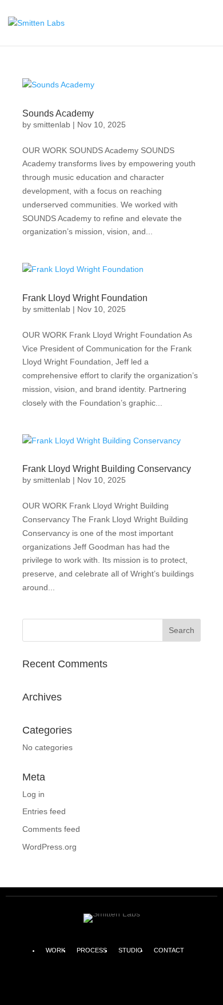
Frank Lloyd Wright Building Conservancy (106, 469)
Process (92, 950)
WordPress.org (49, 846)
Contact (169, 950)
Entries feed (44, 811)
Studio (130, 950)
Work (55, 950)
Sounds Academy (58, 113)
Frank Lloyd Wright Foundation (85, 298)
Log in (33, 794)
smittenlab (51, 124)
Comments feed (51, 829)
